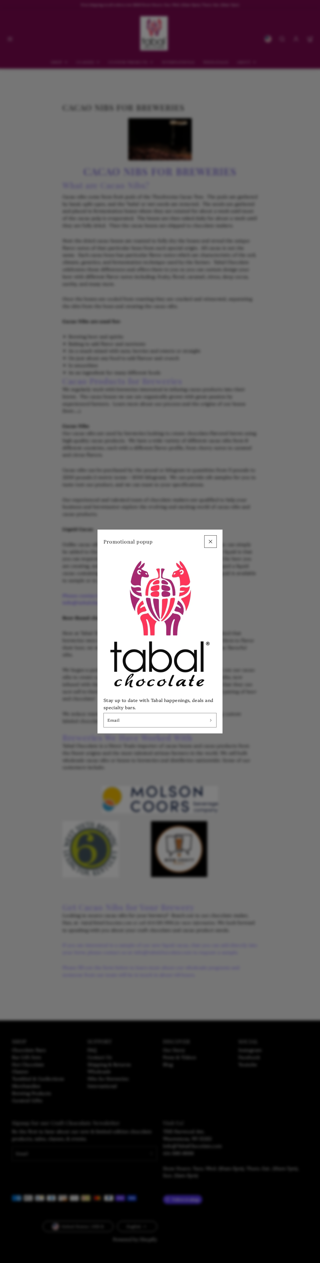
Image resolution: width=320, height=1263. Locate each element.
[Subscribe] (210, 720)
